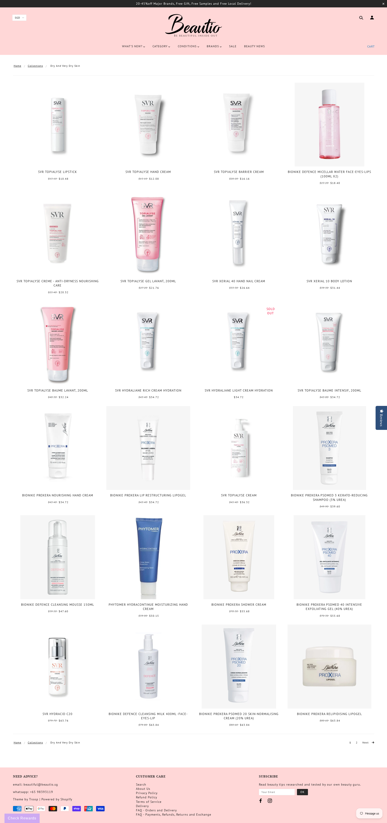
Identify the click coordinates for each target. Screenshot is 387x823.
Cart (371, 46)
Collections (35, 65)
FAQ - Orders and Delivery (156, 810)
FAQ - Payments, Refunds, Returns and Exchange (173, 814)
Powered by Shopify (56, 799)
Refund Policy (146, 797)
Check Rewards (22, 818)
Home (17, 65)
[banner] (193, 25)
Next (366, 742)
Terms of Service (148, 802)
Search (141, 784)
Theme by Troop (25, 799)
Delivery (142, 806)
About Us (143, 789)
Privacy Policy (147, 793)
